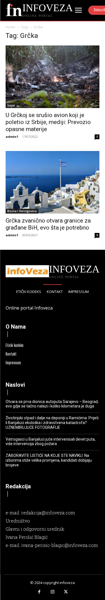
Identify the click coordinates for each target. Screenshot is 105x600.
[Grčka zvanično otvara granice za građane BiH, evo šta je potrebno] (52, 182)
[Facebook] (39, 592)
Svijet (11, 105)
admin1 (12, 136)
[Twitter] (65, 592)
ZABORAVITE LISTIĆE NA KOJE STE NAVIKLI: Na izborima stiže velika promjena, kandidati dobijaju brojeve (49, 460)
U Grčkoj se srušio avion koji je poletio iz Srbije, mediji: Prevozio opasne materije (48, 122)
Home (10, 27)
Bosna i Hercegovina (22, 211)
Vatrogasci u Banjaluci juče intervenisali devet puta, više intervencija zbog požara (50, 441)
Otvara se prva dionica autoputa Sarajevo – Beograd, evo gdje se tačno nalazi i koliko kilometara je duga (52, 404)
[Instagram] (52, 592)
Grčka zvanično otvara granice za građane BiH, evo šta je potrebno (48, 224)
